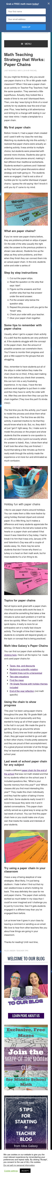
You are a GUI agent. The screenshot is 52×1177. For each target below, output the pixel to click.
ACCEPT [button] (25, 1170)
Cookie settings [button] (11, 1170)
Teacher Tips (22, 950)
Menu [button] (28, 43)
